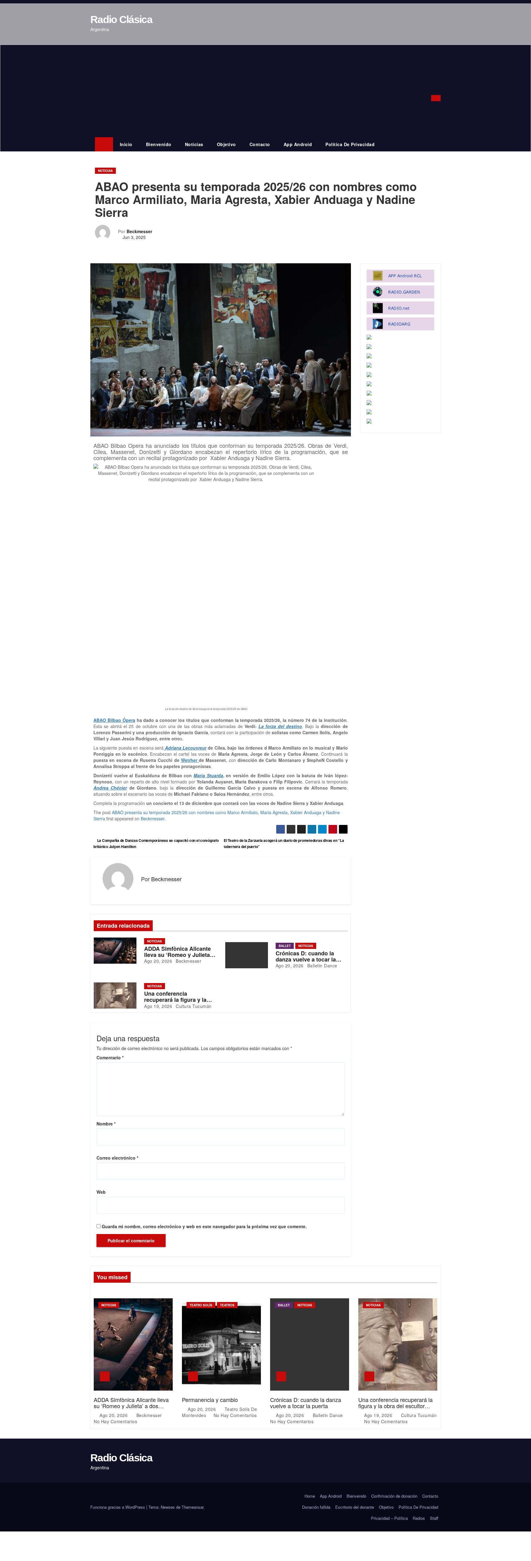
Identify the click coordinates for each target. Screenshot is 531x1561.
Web (101, 1192)
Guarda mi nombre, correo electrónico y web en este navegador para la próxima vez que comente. (204, 1226)
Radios (419, 1518)
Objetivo (226, 144)
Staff (434, 1518)
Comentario (110, 1057)
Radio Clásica (121, 19)
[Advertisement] (257, 91)
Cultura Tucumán (193, 1006)
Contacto (260, 144)
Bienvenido (158, 144)
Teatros (227, 1305)
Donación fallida (316, 1507)
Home (310, 1496)
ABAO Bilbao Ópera (114, 720)
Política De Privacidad (350, 144)
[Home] (104, 144)
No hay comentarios (115, 1421)
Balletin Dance (321, 965)
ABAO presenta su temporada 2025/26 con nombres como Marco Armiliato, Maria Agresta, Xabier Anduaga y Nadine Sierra (216, 815)
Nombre (106, 1124)
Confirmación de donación (394, 1496)
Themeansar (192, 1507)
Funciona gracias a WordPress (118, 1507)
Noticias (194, 144)
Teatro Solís (201, 1305)
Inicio (126, 144)
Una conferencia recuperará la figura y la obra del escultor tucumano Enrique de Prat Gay (396, 1406)
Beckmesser (139, 231)
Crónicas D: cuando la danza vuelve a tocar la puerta (306, 959)
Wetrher (190, 760)
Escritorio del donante (354, 1507)
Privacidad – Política (389, 1518)
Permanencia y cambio (210, 1400)
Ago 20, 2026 (158, 961)
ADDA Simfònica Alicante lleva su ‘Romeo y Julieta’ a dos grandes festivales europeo (131, 1406)
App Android (298, 144)
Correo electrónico (117, 1158)
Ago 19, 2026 (158, 1006)
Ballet (285, 946)
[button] (428, 98)
